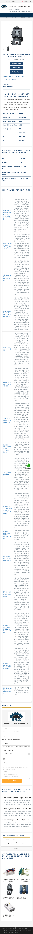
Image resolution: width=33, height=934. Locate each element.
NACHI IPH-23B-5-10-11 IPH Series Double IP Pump (7, 629)
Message (6, 763)
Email (5, 729)
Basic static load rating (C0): (10, 173)
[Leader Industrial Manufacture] (4, 6)
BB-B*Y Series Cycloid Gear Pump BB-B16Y (7, 593)
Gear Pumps (15, 18)
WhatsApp (16, 68)
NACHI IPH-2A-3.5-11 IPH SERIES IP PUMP (7, 666)
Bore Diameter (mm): (10, 121)
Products (8, 18)
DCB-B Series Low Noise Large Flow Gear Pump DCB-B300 (7, 215)
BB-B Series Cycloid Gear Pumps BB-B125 (7, 690)
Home (3, 18)
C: (3, 159)
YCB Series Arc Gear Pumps (7, 474)
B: (3, 140)
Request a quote (10, 1)
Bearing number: (8, 113)
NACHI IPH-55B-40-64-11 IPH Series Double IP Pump (7, 448)
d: (3, 133)
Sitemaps (24, 928)
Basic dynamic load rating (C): (11, 167)
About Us (4, 928)
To (4, 736)
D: (3, 137)
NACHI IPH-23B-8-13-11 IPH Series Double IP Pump (7, 535)
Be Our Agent (16, 72)
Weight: (4, 163)
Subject (6, 743)
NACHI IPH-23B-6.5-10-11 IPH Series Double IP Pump (7, 510)
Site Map (18, 928)
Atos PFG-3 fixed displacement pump (7, 421)
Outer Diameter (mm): (10, 125)
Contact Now (16, 63)
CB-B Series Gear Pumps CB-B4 (7, 384)
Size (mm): (6, 117)
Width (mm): (7, 129)
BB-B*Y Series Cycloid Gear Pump (7, 558)
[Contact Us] (28, 467)
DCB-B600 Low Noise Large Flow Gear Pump (7, 313)
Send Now (12, 780)
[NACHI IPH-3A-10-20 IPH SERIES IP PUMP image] (16, 37)
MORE (15, 848)
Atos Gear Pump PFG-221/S (7, 349)
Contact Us (11, 928)
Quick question (8, 751)
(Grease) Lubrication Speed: (9, 179)
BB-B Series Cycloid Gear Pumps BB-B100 (7, 246)
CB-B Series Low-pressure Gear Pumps (7, 277)
